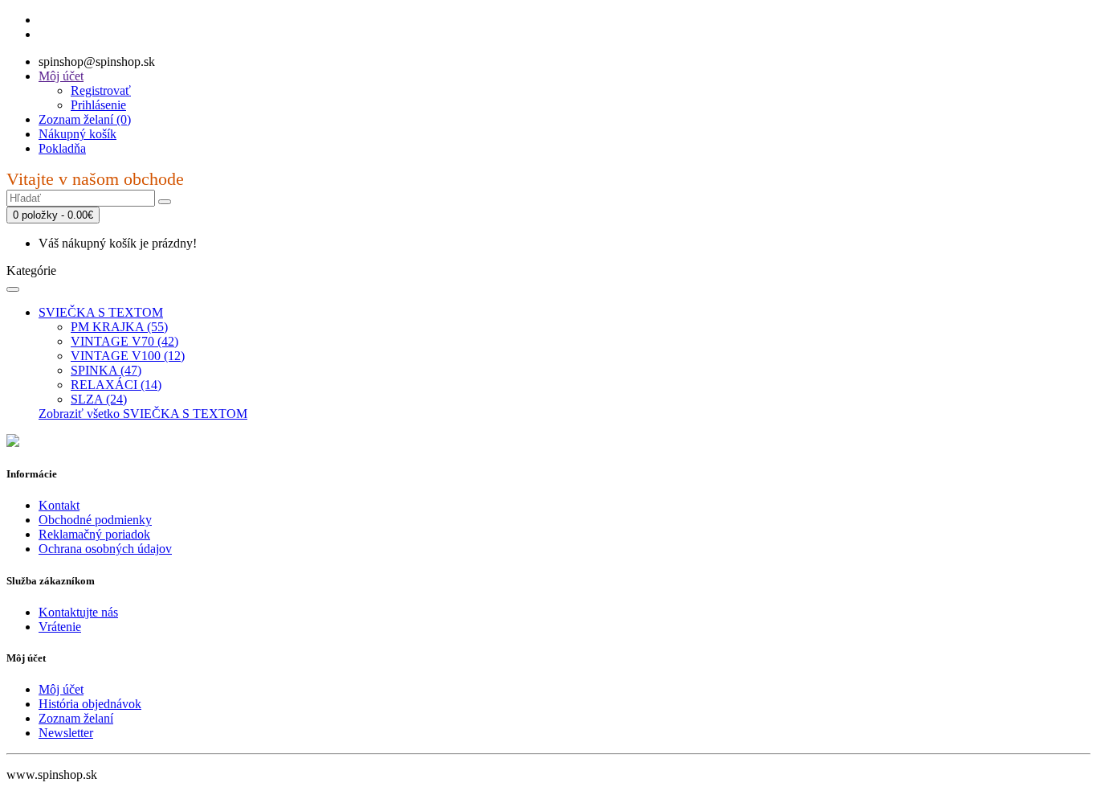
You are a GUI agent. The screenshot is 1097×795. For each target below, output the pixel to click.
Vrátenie (60, 626)
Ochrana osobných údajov (105, 548)
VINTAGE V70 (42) (124, 341)
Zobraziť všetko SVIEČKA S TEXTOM (143, 413)
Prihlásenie (98, 105)
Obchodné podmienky (95, 520)
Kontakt (59, 505)
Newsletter (66, 733)
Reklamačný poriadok (94, 534)
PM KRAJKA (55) (119, 327)
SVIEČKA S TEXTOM (101, 312)
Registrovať (101, 90)
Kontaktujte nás (78, 612)
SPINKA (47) (106, 370)
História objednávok (90, 704)
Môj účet (61, 689)
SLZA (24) (99, 399)
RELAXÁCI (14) (116, 384)
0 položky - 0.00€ (53, 215)
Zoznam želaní (76, 718)
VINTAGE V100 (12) (128, 356)
